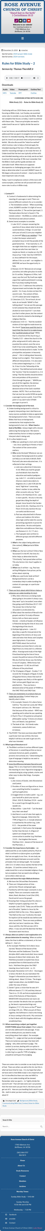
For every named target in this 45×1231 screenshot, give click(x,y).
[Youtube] (29, 21)
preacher (24, 50)
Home (22, 1160)
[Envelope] (20, 21)
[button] (22, 38)
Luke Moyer (37, 1228)
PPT (20, 93)
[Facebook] (25, 21)
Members (22, 1181)
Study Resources (22, 1171)
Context (25, 1103)
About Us (21, 1165)
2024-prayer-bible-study (22, 54)
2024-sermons (18, 57)
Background (24, 1101)
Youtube (13, 93)
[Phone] (16, 21)
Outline (33, 93)
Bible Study (33, 1101)
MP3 (4, 93)
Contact (23, 1176)
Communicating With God (12, 1103)
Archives (22, 1186)
